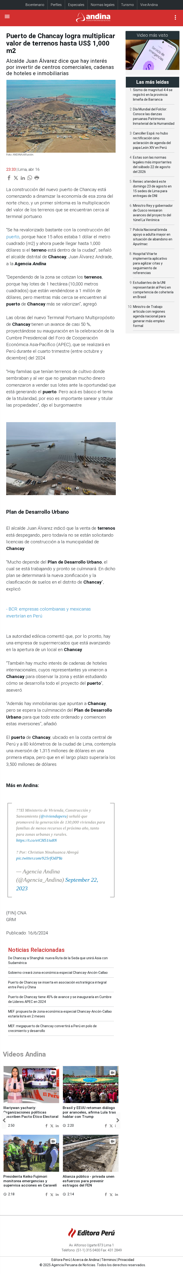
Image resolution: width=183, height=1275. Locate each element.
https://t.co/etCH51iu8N (36, 840)
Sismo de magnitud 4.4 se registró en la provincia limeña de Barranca (153, 94)
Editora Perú (60, 1260)
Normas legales (103, 5)
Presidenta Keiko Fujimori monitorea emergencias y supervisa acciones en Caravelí (30, 1180)
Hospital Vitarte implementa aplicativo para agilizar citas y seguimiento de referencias (150, 263)
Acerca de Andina (85, 1260)
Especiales (76, 5)
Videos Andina (24, 1054)
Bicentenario (34, 5)
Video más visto (152, 35)
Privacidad (126, 1260)
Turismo (127, 5)
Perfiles (56, 5)
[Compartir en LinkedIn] (57, 1125)
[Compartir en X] (52, 1125)
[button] (4, 1120)
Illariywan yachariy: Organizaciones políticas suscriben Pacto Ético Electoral (30, 1112)
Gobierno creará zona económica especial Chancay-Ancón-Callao (58, 972)
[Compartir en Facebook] (47, 1125)
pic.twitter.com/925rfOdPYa (39, 858)
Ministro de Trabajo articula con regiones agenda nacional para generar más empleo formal (149, 316)
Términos (108, 1260)
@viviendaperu (54, 816)
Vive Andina (149, 5)
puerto (12, 236)
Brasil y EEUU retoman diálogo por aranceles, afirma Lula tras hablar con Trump (89, 1112)
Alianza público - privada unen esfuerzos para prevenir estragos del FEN (88, 1180)
